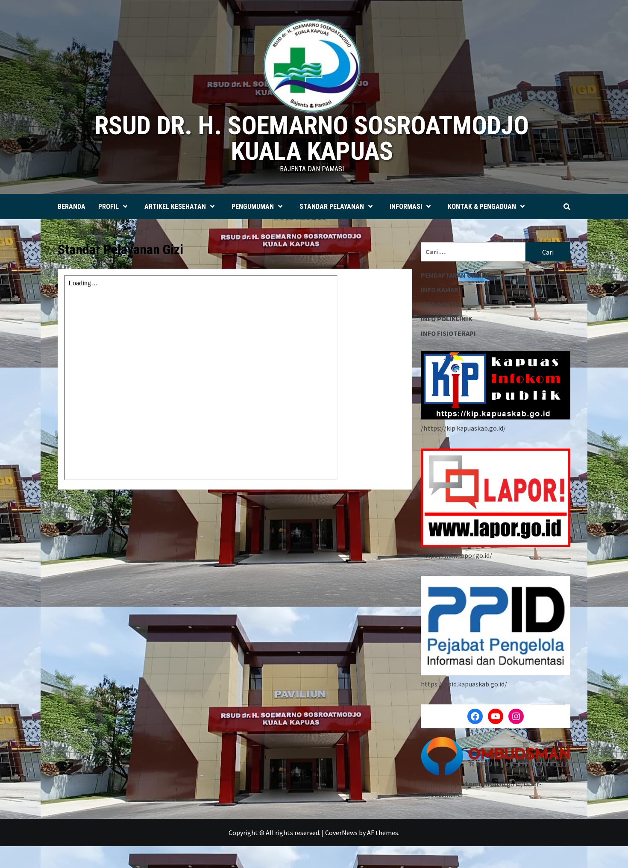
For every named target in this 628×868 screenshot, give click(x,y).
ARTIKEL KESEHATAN (175, 206)
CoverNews (341, 832)
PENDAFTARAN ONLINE (455, 275)
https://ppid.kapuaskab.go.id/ (464, 684)
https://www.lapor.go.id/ (456, 555)
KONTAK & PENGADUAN (482, 206)
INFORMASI (406, 206)
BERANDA (71, 206)
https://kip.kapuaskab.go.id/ (464, 428)
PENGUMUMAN (253, 206)
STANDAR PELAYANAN (331, 206)
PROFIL (108, 206)
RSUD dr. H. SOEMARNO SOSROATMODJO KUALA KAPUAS (312, 138)
